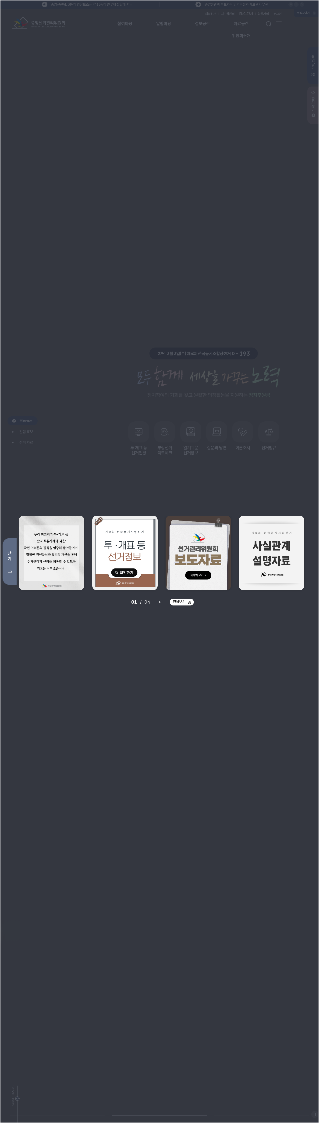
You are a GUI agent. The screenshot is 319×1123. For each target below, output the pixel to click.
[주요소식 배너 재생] (160, 602)
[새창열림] (51, 553)
